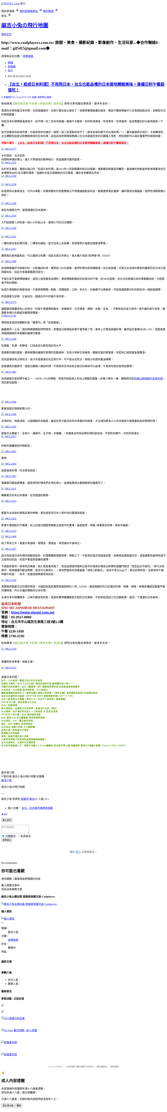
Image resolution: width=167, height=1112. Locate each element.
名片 (10, 70)
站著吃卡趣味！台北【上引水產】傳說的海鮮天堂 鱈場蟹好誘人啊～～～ (38, 683)
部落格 (12, 66)
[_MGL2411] (8, 488)
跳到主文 (6, 34)
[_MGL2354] (8, 648)
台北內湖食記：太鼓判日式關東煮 (18, 742)
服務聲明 (114, 1066)
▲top (4, 813)
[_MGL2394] (8, 580)
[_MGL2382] (8, 372)
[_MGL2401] (8, 451)
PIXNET (59, 1066)
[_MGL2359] (8, 215)
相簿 (10, 62)
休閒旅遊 (28, 56)
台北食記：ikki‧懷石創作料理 (17, 720)
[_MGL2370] (8, 162)
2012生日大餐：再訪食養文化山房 (18, 702)
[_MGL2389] (8, 414)
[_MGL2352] (8, 667)
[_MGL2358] (8, 203)
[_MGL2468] (8, 536)
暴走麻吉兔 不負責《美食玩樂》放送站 (38, 103)
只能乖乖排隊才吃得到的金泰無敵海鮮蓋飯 (23, 739)
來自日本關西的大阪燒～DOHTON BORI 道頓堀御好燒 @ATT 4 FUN (37, 696)
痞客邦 (25, 799)
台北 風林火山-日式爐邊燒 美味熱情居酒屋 (23, 717)
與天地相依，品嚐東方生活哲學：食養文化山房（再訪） (29, 708)
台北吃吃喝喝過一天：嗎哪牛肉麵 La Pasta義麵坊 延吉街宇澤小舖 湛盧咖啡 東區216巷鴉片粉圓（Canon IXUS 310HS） (64, 745)
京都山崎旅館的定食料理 (148, 378)
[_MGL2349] (8, 176)
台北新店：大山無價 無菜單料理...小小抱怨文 (24, 690)
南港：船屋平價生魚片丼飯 (15, 736)
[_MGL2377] (8, 149)
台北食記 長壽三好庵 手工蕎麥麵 (18, 727)
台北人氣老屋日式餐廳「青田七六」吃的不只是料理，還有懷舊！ (34, 699)
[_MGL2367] (8, 249)
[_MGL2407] (8, 476)
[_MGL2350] (8, 184)
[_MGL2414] (8, 501)
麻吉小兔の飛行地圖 (24, 25)
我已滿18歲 (8, 1105)
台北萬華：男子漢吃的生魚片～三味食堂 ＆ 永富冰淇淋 (29, 711)
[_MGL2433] (8, 531)
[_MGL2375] (8, 302)
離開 (19, 1105)
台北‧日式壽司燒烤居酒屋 (37, 808)
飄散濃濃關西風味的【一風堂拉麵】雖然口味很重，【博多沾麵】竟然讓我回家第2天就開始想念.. (50, 693)
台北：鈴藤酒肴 (9, 705)
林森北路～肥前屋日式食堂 (15, 730)
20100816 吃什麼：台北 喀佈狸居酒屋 (21, 714)
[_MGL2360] (8, 228)
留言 (32, 799)
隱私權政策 (102, 1066)
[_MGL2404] (8, 463)
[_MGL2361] (8, 236)
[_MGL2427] (8, 549)
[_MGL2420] (8, 518)
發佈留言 (7, 840)
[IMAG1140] (8, 315)
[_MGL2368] (8, 261)
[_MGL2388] (8, 401)
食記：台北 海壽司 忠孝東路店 (17, 724)
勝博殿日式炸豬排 (10, 733)
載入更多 (7, 820)
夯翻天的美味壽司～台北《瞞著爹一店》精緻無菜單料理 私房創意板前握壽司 (40, 686)
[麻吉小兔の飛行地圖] (2, 1005)
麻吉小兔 (6, 780)
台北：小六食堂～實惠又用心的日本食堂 (21, 680)
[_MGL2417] (8, 436)
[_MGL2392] (8, 426)
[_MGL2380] (8, 339)
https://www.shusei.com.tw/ (32, 612)
